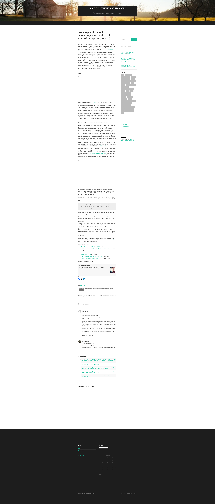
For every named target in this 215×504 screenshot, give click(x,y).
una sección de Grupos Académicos (98, 153)
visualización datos (130, 110)
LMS (81, 285)
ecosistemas (128, 84)
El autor (97, 23)
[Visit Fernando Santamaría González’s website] (115, 273)
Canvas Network (89, 288)
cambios (122, 80)
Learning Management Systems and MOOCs (91, 258)
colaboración (133, 80)
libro (128, 96)
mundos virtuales (124, 100)
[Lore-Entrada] (94, 76)
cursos (129, 82)
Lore (108, 49)
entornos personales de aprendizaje (127, 88)
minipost (129, 98)
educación (134, 84)
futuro (127, 90)
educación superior (124, 86)
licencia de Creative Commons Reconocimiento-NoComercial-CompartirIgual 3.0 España (128, 140)
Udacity (101, 145)
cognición (127, 80)
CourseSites (112, 239)
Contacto (104, 23)
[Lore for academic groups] (97, 160)
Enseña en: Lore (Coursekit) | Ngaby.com (90, 364)
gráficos (131, 90)
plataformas (84, 285)
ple (134, 100)
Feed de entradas (124, 124)
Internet (128, 94)
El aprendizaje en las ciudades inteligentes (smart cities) (86, 295)
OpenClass (86, 51)
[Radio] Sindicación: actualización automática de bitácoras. (128, 59)
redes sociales (123, 104)
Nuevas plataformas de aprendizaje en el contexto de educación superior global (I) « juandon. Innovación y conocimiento (99, 371)
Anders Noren (129, 493)
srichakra (122, 61)
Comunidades (123, 82)
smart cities (133, 106)
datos (132, 82)
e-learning (123, 84)
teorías (128, 108)
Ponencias (85, 23)
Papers (91, 23)
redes (131, 102)
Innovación (129, 92)
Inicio (79, 23)
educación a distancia (98, 288)
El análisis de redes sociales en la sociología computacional (107, 295)
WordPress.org (123, 128)
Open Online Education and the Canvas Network (92, 256)
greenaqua (123, 58)
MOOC (112, 288)
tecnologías (123, 108)
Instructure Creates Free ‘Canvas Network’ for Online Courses (96, 248)
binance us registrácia (125, 48)
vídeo (122, 112)
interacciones (123, 94)
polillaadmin (85, 311)
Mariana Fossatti (86, 341)
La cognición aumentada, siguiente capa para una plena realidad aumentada (129, 54)
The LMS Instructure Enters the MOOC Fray (91, 246)
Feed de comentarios (125, 126)
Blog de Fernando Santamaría (108, 8)
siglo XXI (129, 104)
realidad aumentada (124, 102)
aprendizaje (81, 288)
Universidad (123, 110)
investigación (123, 96)
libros (132, 96)
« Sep (100, 474)
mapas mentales (124, 98)
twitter (132, 108)
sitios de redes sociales (125, 106)
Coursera (106, 145)
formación (123, 90)
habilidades (123, 92)
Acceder (122, 121)
